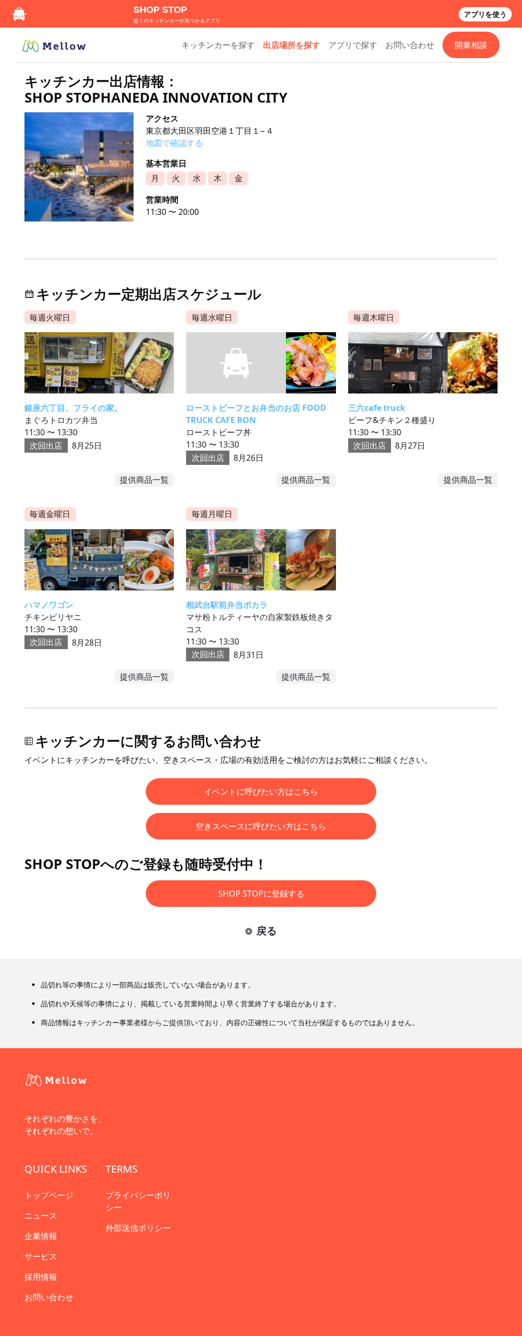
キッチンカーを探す (218, 45)
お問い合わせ (409, 45)
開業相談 (471, 45)
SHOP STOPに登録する (261, 893)
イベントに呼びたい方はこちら (261, 791)
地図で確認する (174, 143)
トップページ (48, 1195)
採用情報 (40, 1276)
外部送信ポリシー (138, 1227)
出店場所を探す (291, 45)
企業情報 (40, 1236)
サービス (40, 1256)
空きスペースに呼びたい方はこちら (261, 826)
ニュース (40, 1215)
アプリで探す (352, 45)
